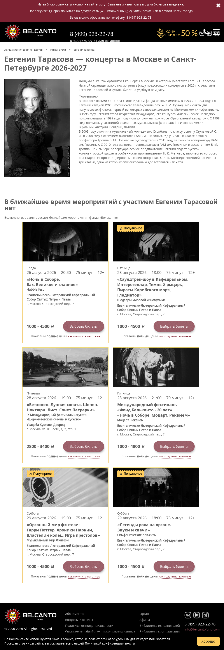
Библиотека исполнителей (160, 625)
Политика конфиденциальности (89, 625)
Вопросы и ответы (79, 620)
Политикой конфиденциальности (110, 643)
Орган (144, 614)
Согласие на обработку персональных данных (100, 631)
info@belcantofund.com (202, 629)
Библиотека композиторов (160, 631)
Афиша (145, 620)
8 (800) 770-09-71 (83, 40)
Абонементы (74, 614)
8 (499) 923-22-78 (138, 17)
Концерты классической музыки (30, 31)
